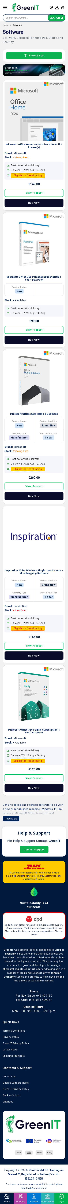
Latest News (10, 1049)
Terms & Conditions (14, 1030)
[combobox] (34, 18)
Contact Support (34, 849)
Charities (8, 1101)
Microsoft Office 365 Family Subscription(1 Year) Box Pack (34, 731)
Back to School (11, 1095)
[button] (5, 7)
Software (17, 25)
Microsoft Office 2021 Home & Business (34, 413)
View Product (33, 192)
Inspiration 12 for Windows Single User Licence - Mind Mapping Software (34, 572)
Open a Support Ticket (16, 1082)
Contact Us (9, 1076)
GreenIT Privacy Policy (16, 1043)
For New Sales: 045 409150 (34, 995)
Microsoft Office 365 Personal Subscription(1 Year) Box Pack (34, 278)
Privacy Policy (11, 1037)
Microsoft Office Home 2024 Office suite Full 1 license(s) (34, 146)
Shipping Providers (14, 1055)
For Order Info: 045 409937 (34, 1000)
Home (5, 25)
